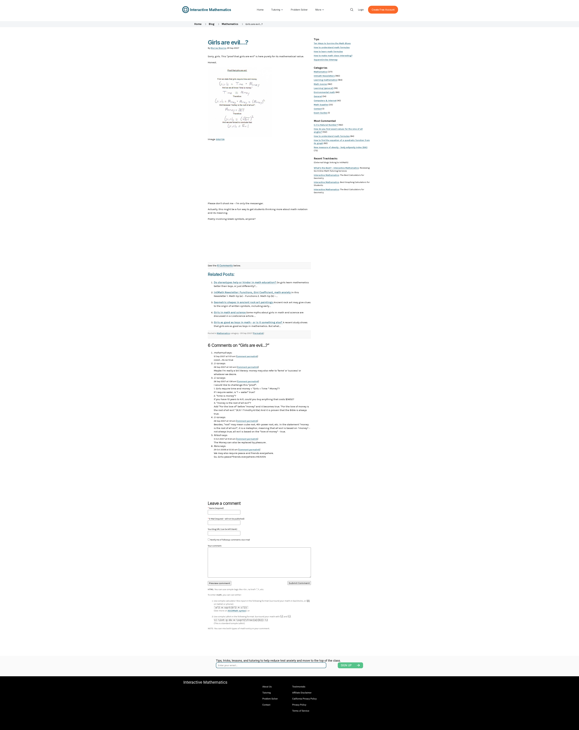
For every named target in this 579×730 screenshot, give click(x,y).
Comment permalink (247, 356)
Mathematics (230, 24)
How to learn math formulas (328, 51)
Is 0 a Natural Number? (326, 125)
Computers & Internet (325, 100)
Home (197, 24)
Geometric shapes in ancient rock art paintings (244, 302)
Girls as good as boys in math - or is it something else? (248, 322)
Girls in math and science (230, 312)
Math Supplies (321, 104)
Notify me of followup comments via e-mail (230, 540)
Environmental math (324, 92)
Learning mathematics (325, 80)
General (318, 96)
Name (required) (216, 508)
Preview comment (219, 583)
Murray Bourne (218, 48)
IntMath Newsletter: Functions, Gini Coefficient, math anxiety (252, 292)
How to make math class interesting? (333, 55)
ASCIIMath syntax (237, 610)
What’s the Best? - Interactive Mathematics (336, 168)
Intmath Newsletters (324, 76)
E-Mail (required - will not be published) (226, 519)
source (220, 139)
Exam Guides (320, 113)
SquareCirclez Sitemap (325, 59)
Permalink (258, 333)
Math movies (320, 84)
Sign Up (346, 665)
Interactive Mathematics (326, 175)
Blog (211, 24)
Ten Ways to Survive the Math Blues (332, 43)
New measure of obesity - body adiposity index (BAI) (340, 147)
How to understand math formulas (332, 47)
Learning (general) (323, 88)
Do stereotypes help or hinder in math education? (245, 282)
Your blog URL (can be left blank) (222, 529)
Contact (318, 108)
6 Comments (225, 265)
